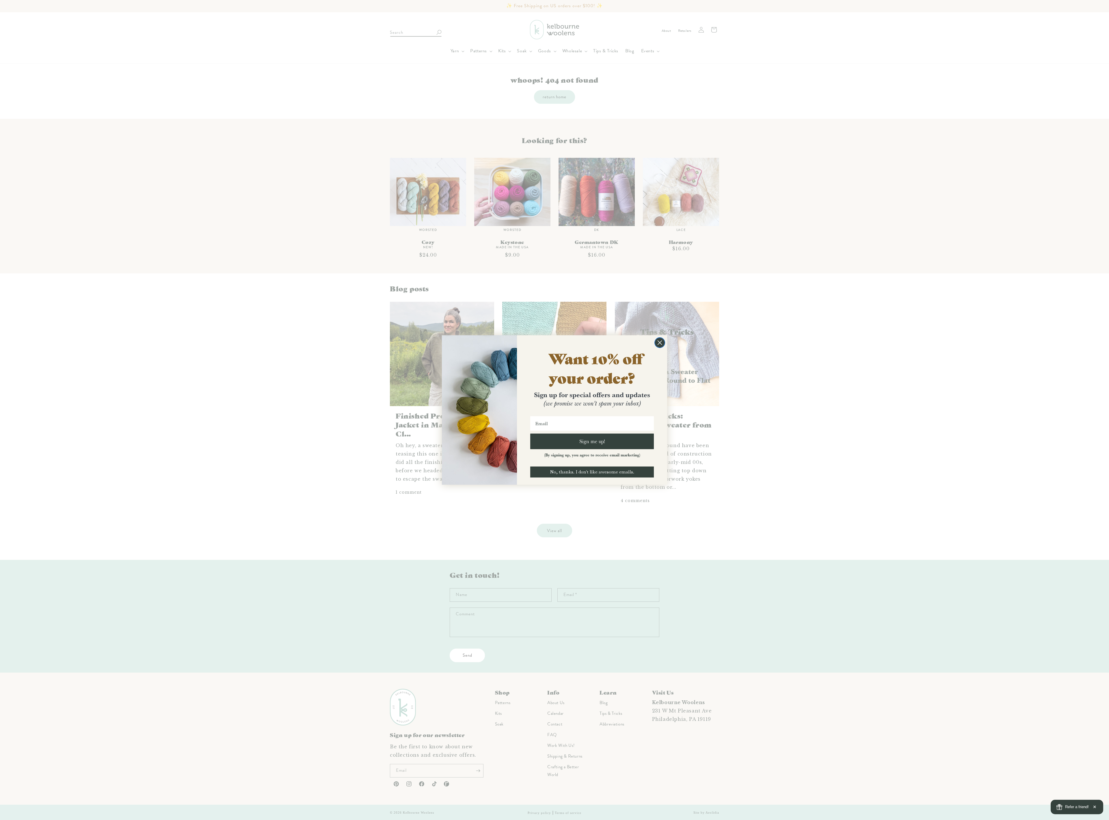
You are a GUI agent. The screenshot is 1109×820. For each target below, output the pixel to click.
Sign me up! (592, 441)
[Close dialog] (660, 343)
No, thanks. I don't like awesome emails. (592, 472)
